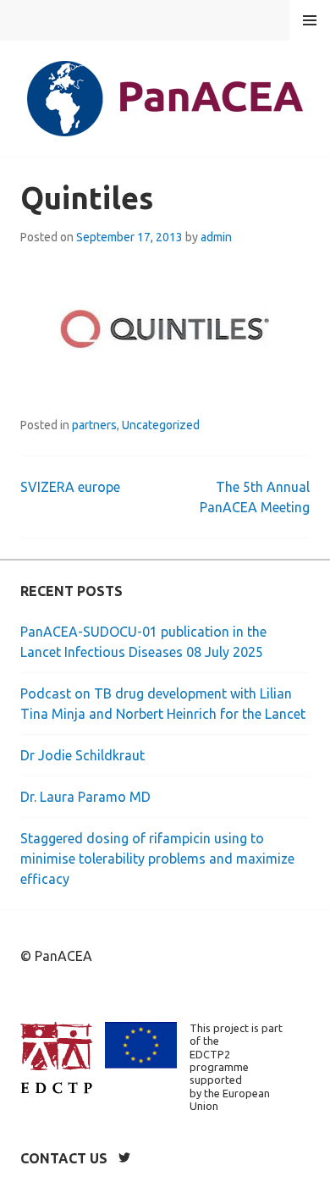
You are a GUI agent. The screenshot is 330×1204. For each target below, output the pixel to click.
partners (94, 425)
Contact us (63, 1158)
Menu (309, 20)
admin (216, 237)
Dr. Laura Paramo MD (85, 796)
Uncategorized (161, 425)
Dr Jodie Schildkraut (82, 755)
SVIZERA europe (70, 486)
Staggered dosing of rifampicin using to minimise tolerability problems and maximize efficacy (157, 858)
